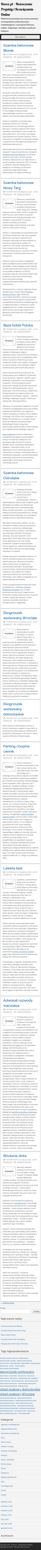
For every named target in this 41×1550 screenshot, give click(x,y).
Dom (3, 1438)
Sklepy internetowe (8, 1477)
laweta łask (34, 1378)
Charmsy (11, 1365)
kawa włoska (13, 1375)
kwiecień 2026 (6, 1511)
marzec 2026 (6, 1515)
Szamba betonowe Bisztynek (8, 1398)
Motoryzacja (6, 1464)
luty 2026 (5, 1519)
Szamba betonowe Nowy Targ (13, 1331)
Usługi (3, 1495)
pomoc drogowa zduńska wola (8, 1386)
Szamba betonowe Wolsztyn (14, 155)
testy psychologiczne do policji (8, 1413)
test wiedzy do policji (20, 1410)
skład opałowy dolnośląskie (20, 1389)
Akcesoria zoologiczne (10, 1433)
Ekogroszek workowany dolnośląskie (13, 709)
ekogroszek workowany (17, 1372)
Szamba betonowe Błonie (11, 1326)
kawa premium (4, 1375)
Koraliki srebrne (4, 1378)
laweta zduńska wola (24, 1378)
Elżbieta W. (7, 57)
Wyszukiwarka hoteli (24, 1413)
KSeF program (14, 1378)
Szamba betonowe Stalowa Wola (9, 1408)
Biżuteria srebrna (35, 1363)
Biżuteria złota (14, 1156)
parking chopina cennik (31, 1380)
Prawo (3, 1468)
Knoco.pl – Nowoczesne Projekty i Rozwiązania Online (17, 9)
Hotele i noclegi (7, 1447)
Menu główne (20, 37)
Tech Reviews (25, 1547)
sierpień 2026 (6, 1502)
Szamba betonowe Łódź (6, 1410)
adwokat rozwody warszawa (8, 1360)
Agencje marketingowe (10, 1425)
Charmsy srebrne (20, 1365)
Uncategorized (7, 1486)
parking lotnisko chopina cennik (27, 1383)
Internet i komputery (9, 1451)
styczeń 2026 (6, 1524)
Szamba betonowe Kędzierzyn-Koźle (25, 1400)
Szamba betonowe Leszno (7, 1403)
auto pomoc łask (4, 1363)
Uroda (3, 1490)
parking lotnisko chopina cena (8, 1383)
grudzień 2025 (6, 1528)
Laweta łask (13, 868)
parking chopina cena (17, 1380)
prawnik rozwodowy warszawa (24, 1112)
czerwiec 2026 (7, 1506)
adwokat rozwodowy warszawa (8, 1358)
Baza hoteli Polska (18, 325)
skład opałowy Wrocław (17, 1394)
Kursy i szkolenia (7, 1460)
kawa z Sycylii (31, 1375)
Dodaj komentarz (24, 57)
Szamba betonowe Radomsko (25, 1405)
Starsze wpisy (7, 1303)
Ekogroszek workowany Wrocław (14, 1344)
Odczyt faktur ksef (5, 1380)
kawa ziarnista (22, 1375)
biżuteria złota (20, 1203)
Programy (5, 1473)
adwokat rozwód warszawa (24, 1360)
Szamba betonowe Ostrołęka (13, 1339)
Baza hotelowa (9, 434)
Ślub (2, 1482)
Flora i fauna (6, 1442)
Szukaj (2, 1308)
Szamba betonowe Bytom (24, 1398)
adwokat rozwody (23, 1358)
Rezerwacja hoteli (23, 1386)
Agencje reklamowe (9, 1429)
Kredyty (4, 1455)
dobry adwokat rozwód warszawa (9, 1368)
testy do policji (31, 1410)
